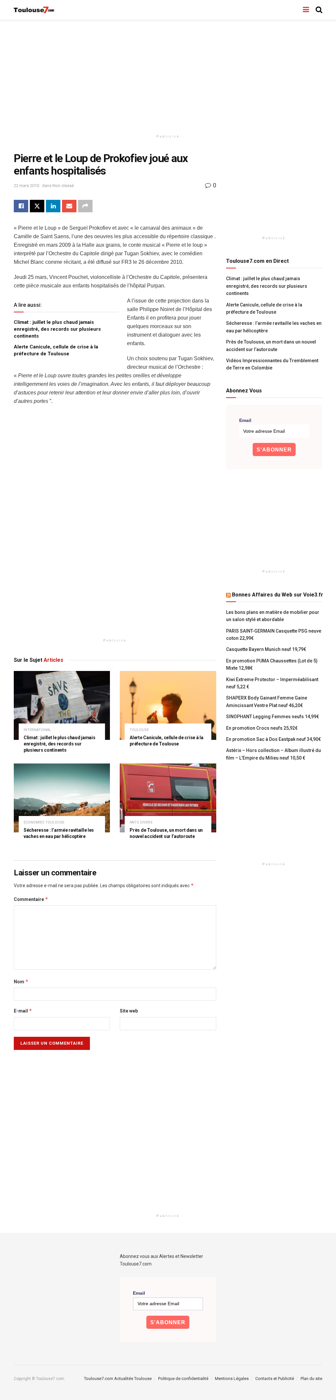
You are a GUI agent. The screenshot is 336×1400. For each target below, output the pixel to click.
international (37, 730)
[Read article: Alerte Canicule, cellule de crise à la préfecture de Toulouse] (168, 705)
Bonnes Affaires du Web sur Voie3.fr (277, 595)
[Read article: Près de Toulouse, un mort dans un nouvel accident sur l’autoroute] (168, 797)
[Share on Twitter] (37, 206)
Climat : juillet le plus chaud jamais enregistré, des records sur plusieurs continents (57, 329)
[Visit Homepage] (34, 10)
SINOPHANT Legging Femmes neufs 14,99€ (272, 716)
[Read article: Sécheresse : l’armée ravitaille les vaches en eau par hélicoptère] (62, 797)
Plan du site (311, 1378)
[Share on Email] (69, 206)
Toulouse (139, 730)
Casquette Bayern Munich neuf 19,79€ (266, 649)
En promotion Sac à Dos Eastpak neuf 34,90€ (273, 739)
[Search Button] (319, 10)
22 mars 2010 (26, 185)
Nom (21, 981)
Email (245, 420)
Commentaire (31, 899)
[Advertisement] (168, 75)
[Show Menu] (306, 10)
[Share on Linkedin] (53, 206)
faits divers (141, 822)
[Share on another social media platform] (85, 206)
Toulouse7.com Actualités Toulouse (118, 1378)
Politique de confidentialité (183, 1378)
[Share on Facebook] (21, 206)
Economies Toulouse (44, 822)
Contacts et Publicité (274, 1378)
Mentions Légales (232, 1378)
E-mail (23, 1011)
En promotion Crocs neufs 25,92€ (262, 728)
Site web (129, 1010)
